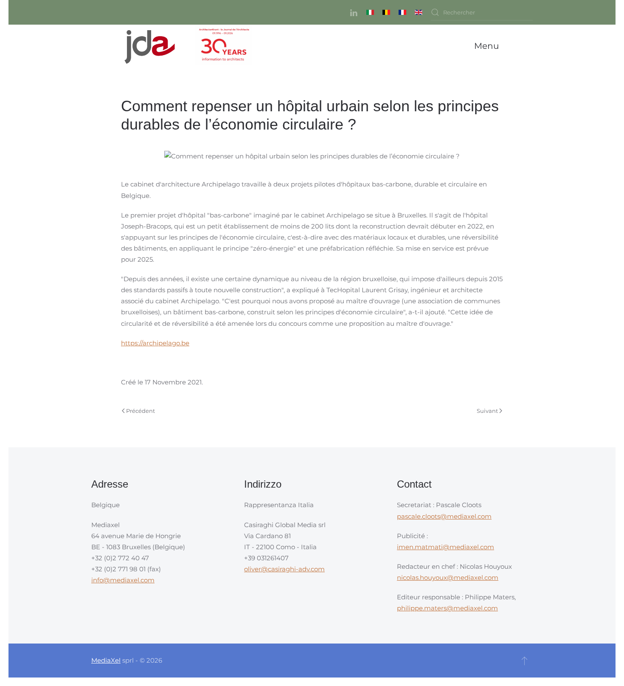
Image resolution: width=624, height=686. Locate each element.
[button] (488, 46)
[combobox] (482, 12)
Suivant (487, 410)
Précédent (140, 410)
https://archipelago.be (155, 343)
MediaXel (106, 660)
